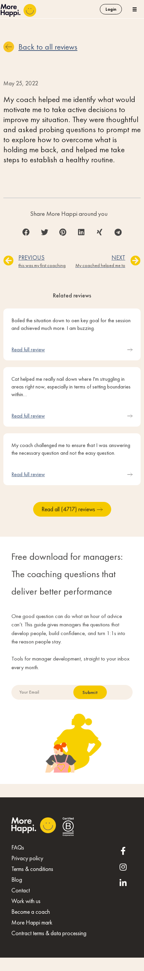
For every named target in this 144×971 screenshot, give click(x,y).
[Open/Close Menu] (135, 9)
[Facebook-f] (123, 851)
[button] (25, 232)
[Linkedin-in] (123, 883)
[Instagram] (123, 867)
